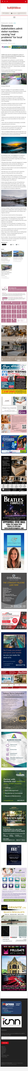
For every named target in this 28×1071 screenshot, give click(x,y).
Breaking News (4, 22)
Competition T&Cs (5, 1055)
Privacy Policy (4, 1056)
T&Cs (2, 1053)
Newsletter (3, 1051)
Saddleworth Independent (6, 1063)
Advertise (3, 1052)
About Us (3, 1046)
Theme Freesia (20, 1063)
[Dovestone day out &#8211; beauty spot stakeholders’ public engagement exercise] (6, 267)
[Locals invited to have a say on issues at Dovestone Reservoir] (6, 254)
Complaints (3, 1049)
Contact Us (3, 1048)
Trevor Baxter (4, 43)
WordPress (3, 1064)
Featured (11, 22)
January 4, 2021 (12, 43)
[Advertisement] (14, 51)
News (14, 22)
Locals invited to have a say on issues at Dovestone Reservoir (6, 259)
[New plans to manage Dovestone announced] (18, 254)
